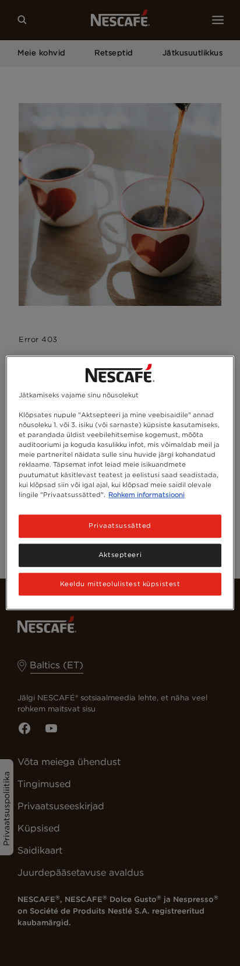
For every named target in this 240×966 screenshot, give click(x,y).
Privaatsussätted (120, 525)
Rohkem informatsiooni (146, 495)
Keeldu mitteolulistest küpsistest (120, 584)
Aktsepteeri (120, 555)
